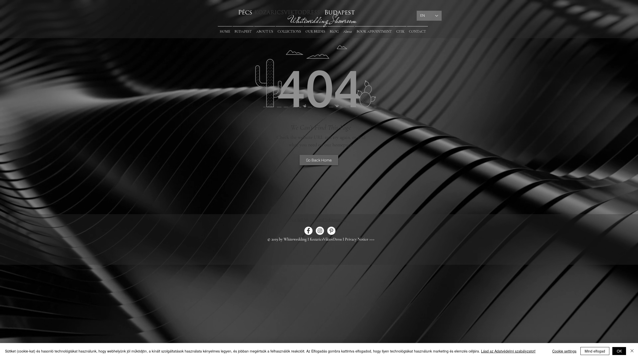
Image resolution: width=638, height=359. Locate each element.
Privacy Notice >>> (360, 239)
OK (619, 351)
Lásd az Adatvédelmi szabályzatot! (508, 351)
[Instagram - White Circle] (320, 231)
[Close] (632, 351)
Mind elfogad (595, 351)
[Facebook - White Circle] (308, 231)
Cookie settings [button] (564, 351)
